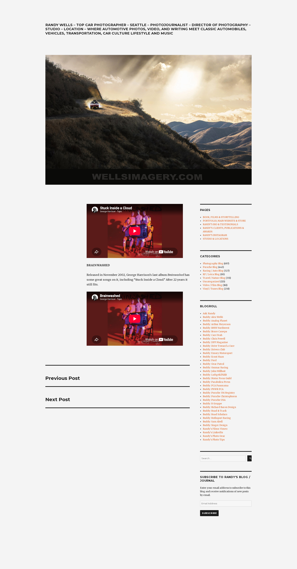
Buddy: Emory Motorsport (217, 353)
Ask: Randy (209, 313)
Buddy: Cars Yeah (212, 335)
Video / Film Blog (212, 285)
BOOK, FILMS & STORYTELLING (221, 217)
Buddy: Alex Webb (213, 317)
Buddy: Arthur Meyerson (216, 324)
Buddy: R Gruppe (212, 403)
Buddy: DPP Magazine (215, 342)
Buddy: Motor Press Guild (217, 378)
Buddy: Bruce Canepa (215, 331)
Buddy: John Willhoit (214, 371)
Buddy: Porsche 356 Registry (219, 392)
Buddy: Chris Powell (214, 338)
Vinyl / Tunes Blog (56, 225)
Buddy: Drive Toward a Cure (218, 345)
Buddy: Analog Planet (215, 320)
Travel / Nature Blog (214, 278)
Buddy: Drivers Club (214, 349)
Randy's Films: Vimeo (215, 428)
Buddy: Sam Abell (213, 421)
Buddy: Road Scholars (215, 414)
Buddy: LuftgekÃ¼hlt (215, 374)
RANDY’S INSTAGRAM (215, 235)
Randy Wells (53, 215)
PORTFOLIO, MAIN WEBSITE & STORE (224, 220)
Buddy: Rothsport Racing (217, 418)
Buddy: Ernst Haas (213, 356)
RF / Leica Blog (211, 274)
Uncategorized (211, 281)
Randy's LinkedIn (213, 432)
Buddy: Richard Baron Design (219, 407)
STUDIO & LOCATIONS (215, 238)
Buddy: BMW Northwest (216, 327)
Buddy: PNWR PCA (213, 389)
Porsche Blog (210, 267)
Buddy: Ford (210, 360)
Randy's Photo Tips (214, 439)
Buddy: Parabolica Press (216, 382)
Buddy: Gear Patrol (213, 364)
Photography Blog (213, 263)
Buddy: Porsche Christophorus (220, 396)
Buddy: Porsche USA (214, 400)
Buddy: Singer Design (215, 425)
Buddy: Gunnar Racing (215, 367)
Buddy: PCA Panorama (215, 385)
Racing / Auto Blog (213, 270)
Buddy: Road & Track (215, 410)
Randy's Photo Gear (214, 436)
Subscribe (209, 513)
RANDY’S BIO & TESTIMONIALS (220, 224)
